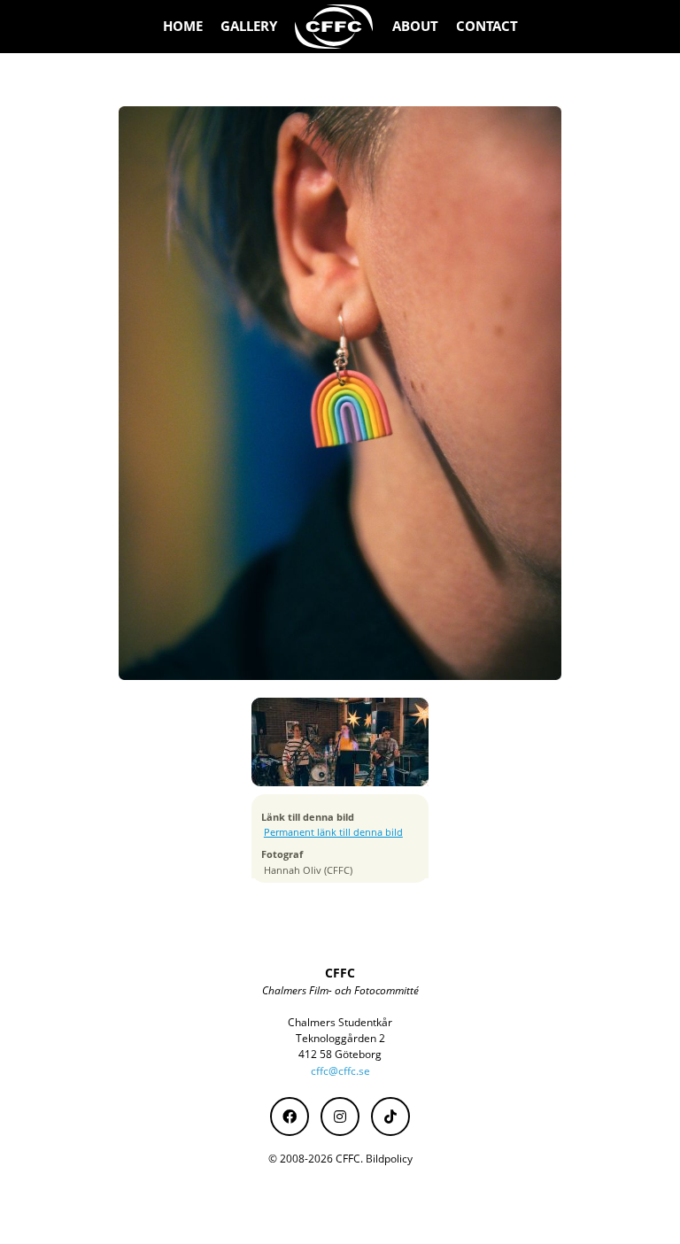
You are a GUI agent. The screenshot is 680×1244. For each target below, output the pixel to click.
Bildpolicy (389, 1158)
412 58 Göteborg (340, 1054)
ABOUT (415, 26)
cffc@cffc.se (340, 1070)
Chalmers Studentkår (340, 1022)
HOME (183, 26)
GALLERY (248, 26)
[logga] (335, 26)
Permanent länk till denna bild (333, 832)
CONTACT (487, 26)
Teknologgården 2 (340, 1038)
